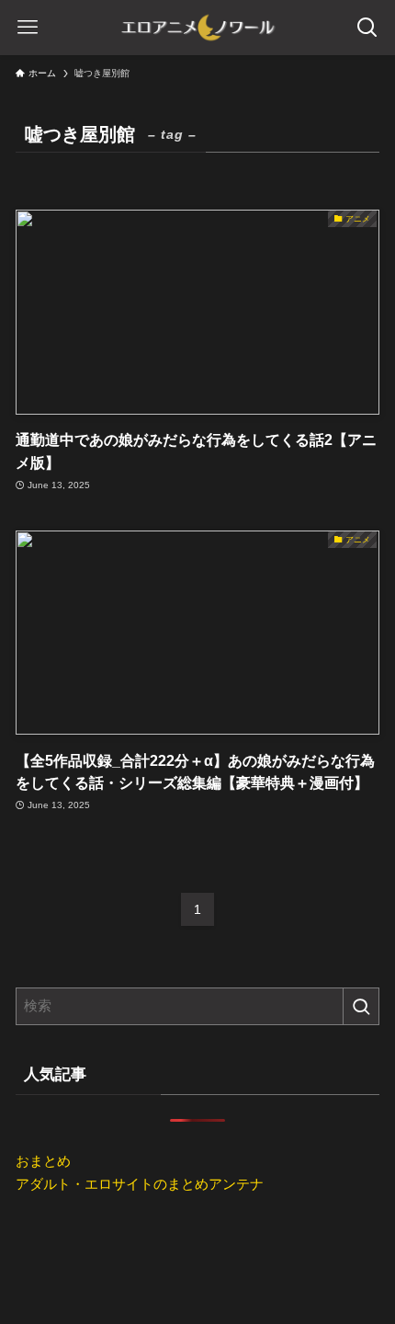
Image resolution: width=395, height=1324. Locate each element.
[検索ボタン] (367, 27)
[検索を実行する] (361, 1006)
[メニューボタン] (27, 27)
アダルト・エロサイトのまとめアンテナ (140, 1184)
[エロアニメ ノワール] (197, 27)
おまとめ (43, 1161)
